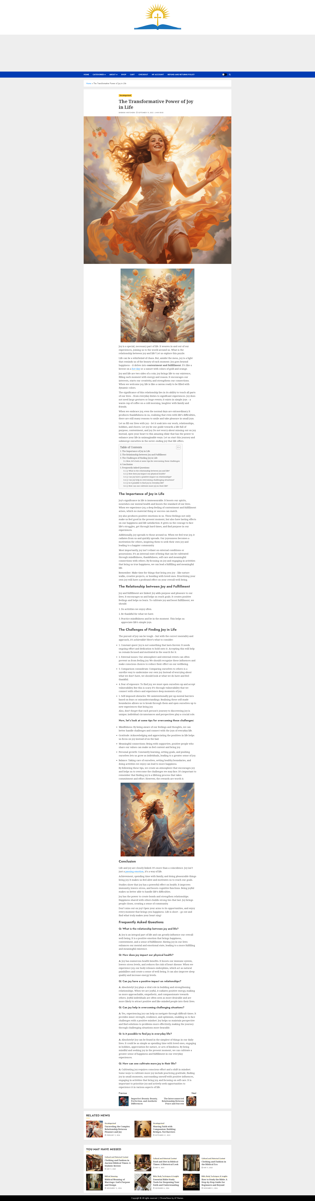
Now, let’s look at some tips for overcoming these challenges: (153, 461)
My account (158, 74)
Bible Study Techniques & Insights (166, 1176)
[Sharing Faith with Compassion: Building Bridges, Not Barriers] (142, 1129)
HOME (86, 74)
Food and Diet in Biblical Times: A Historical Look (165, 1163)
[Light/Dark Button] (224, 74)
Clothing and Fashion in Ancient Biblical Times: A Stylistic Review (118, 1163)
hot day (136, 368)
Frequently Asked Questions (135, 467)
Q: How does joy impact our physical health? (145, 473)
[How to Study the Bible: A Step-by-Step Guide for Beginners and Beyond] (191, 1182)
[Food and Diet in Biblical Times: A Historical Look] (142, 1163)
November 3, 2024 (211, 1188)
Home (88, 83)
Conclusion (127, 464)
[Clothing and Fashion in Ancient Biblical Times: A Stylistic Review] (94, 1163)
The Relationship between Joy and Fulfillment (144, 454)
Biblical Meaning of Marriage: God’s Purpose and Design (117, 1182)
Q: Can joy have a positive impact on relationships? (149, 477)
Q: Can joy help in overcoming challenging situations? (150, 480)
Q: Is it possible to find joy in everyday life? (145, 483)
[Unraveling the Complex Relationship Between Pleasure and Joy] (94, 1129)
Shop (123, 74)
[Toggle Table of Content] (177, 447)
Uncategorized (125, 95)
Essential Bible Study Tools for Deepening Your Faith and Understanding (166, 1182)
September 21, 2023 (162, 1135)
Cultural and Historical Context (116, 1157)
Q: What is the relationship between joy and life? (148, 470)
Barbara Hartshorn (127, 113)
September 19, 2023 (145, 113)
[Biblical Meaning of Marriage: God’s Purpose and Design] (94, 1182)
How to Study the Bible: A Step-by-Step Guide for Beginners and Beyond (214, 1182)
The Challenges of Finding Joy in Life (140, 458)
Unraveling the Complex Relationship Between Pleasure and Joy (117, 1129)
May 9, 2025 (111, 1169)
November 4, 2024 (162, 1188)
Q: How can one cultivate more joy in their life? (147, 486)
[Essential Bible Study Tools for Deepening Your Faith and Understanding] (142, 1182)
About (112, 74)
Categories (98, 74)
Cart (132, 74)
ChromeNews (165, 1198)
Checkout (143, 74)
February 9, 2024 (113, 1135)
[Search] (229, 74)
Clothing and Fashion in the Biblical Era (214, 1163)
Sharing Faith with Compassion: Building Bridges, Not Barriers (164, 1129)
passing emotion (134, 871)
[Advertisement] (157, 53)
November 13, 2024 (114, 1188)
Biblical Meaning (111, 1176)
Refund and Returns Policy (181, 74)
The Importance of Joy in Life (136, 451)
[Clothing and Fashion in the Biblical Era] (191, 1163)
